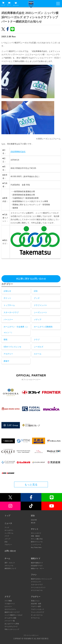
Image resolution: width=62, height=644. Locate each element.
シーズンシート (40, 312)
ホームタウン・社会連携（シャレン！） (16, 330)
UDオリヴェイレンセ (12, 347)
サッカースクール (37, 615)
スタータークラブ (11, 312)
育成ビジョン (35, 601)
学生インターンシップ (12, 629)
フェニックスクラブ (37, 612)
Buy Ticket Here (36, 547)
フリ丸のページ (10, 603)
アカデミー (8, 354)
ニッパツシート (36, 544)
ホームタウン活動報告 (43, 327)
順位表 (33, 522)
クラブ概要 (8, 601)
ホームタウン (9, 530)
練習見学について (10, 568)
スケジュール (9, 565)
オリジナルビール (37, 590)
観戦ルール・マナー (37, 568)
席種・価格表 (35, 536)
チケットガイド (36, 533)
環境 (5, 340)
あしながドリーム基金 (12, 623)
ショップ (3, 5)
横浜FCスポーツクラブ (12, 612)
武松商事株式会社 (18, 152)
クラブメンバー (40, 305)
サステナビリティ (10, 609)
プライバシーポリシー (31, 635)
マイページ (16, 5)
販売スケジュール (37, 542)
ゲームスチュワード (11, 626)
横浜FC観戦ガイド (37, 563)
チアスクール (35, 618)
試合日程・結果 (36, 603)
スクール (37, 354)
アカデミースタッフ (37, 609)
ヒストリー (8, 606)
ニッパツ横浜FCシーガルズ (13, 615)
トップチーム (9, 305)
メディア (37, 319)
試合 (36, 291)
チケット (9, 5)
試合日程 (34, 520)
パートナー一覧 (10, 621)
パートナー (8, 319)
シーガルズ (38, 347)
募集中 (6, 361)
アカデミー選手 (36, 606)
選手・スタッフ (10, 563)
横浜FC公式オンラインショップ (41, 579)
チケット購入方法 (37, 539)
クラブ (37, 340)
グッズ (37, 298)
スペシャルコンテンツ (38, 587)
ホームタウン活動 (10, 618)
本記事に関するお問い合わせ (31, 278)
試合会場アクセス (37, 565)
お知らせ (7, 291)
